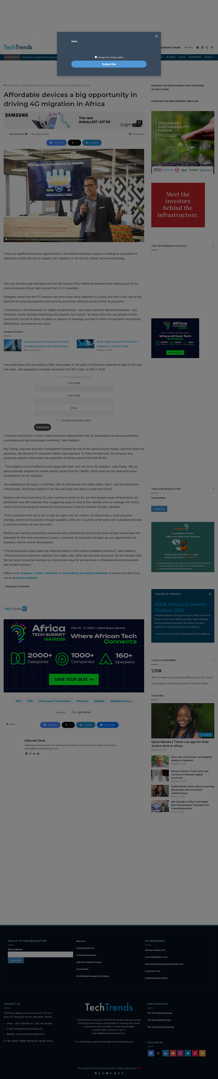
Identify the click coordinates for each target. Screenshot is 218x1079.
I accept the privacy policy (110, 57)
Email (74, 41)
